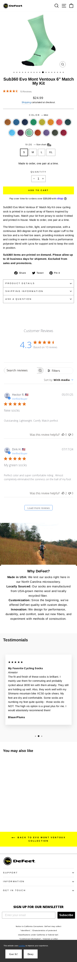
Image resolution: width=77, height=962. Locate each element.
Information (14, 881)
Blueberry (24, 122)
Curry (37, 132)
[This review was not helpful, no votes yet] (69, 435)
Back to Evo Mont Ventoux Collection (41, 839)
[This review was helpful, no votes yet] (63, 435)
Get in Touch (14, 890)
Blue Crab (12, 132)
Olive (55, 132)
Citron (42, 122)
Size (36, 144)
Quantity (38, 172)
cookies (22, 946)
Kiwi (33, 122)
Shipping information (24, 291)
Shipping (26, 102)
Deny (31, 954)
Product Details (20, 283)
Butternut (50, 122)
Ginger (7, 122)
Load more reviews (38, 508)
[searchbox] (20, 370)
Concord (16, 122)
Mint (29, 132)
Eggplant (46, 132)
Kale (67, 122)
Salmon (59, 122)
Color (38, 115)
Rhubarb (63, 132)
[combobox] (58, 380)
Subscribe (66, 915)
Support (10, 872)
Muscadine (20, 132)
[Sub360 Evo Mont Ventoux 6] (5, 803)
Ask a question (18, 299)
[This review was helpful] (63, 493)
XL (50, 152)
